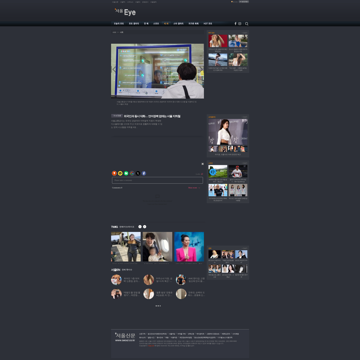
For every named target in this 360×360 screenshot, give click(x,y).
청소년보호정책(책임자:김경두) (204, 337)
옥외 (164, 334)
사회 (121, 32)
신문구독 (142, 334)
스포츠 (210, 163)
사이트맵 (235, 334)
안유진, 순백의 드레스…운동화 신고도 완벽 (196, 295)
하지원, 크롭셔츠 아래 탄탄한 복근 (228, 154)
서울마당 (172, 334)
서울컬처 (153, 2)
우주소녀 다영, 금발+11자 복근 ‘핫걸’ (164, 281)
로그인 (235, 2)
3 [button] (160, 305)
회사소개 (142, 337)
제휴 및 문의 (226, 334)
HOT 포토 (211, 33)
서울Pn (122, 2)
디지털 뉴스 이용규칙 (225, 337)
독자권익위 (200, 334)
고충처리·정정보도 (213, 334)
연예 (209, 248)
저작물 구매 (181, 334)
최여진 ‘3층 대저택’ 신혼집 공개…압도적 (132, 281)
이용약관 (174, 337)
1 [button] (156, 305)
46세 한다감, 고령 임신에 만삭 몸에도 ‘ (196, 281)
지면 (156, 334)
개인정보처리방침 (185, 337)
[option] (126, 246)
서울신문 (115, 2)
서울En (137, 2)
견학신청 (191, 334)
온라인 (160, 334)
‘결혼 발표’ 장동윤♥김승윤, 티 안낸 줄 (164, 295)
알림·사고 (151, 337)
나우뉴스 (130, 2)
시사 (114, 32)
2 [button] (158, 305)
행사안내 (160, 337)
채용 (166, 337)
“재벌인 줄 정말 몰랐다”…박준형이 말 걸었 (131, 295)
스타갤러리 (211, 117)
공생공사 (145, 2)
